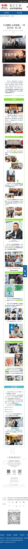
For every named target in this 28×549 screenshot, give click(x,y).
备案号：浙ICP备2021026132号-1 (8, 542)
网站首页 (7, 16)
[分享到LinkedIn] (16, 505)
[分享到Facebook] (9, 505)
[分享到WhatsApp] (20, 505)
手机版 (21, 1)
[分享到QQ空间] (13, 502)
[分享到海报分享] (23, 505)
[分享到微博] (20, 502)
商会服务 (15, 535)
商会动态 (22, 535)
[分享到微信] (23, 502)
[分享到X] (13, 505)
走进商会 (6, 12)
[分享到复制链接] (9, 502)
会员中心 (25, 1)
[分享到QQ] (16, 502)
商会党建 (19, 12)
